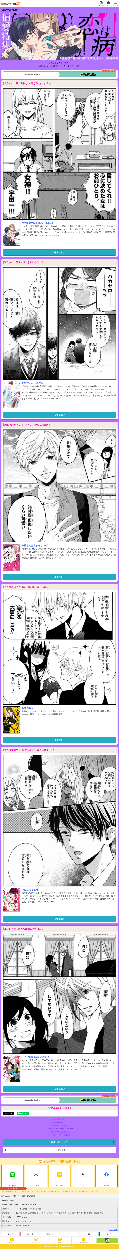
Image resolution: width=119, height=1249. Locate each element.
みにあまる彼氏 (30, 889)
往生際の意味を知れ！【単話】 (38, 223)
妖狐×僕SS (27, 708)
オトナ (109, 1234)
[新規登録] (101, 2)
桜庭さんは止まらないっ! (35, 545)
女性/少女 (30, 1234)
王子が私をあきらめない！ (36, 1057)
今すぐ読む (59, 252)
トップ (10, 1234)
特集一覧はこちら (59, 1142)
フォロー (83, 1185)
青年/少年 (49, 1234)
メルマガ (36, 1185)
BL (89, 1234)
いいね (106, 1185)
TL (69, 1234)
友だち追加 (12, 1186)
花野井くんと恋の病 (32, 383)
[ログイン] (108, 2)
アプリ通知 (59, 1185)
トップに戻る (59, 1150)
